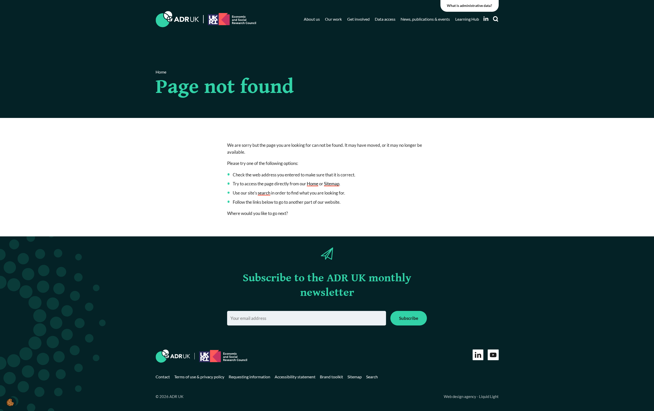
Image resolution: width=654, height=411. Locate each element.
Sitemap (331, 183)
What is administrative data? (469, 6)
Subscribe (408, 318)
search (264, 193)
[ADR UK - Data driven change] (177, 19)
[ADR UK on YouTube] (493, 354)
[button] (10, 402)
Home (312, 183)
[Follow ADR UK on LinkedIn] (485, 18)
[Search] (495, 19)
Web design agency (460, 396)
